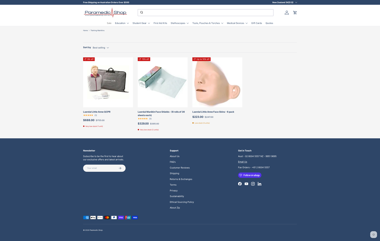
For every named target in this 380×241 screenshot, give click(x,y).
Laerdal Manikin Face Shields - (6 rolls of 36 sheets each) (161, 113)
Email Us (242, 161)
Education (120, 23)
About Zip (175, 207)
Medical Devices (235, 23)
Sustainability (177, 196)
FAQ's (173, 161)
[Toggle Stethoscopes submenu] (187, 23)
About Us (174, 156)
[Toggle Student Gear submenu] (149, 23)
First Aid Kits (160, 23)
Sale (109, 23)
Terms (173, 184)
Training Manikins (97, 30)
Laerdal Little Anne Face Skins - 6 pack (213, 111)
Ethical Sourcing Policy (182, 202)
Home (85, 30)
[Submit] (141, 12)
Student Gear (140, 23)
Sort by (87, 47)
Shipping (174, 173)
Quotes (269, 23)
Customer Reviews (180, 167)
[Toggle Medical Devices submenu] (246, 23)
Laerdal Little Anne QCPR (96, 111)
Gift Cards (256, 23)
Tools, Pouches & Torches (206, 23)
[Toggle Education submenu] (128, 23)
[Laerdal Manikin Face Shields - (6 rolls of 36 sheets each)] (163, 82)
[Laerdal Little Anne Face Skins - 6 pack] (217, 82)
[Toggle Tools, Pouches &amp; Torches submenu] (222, 23)
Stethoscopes (178, 23)
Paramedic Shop (96, 230)
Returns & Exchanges (181, 179)
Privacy (174, 190)
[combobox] (205, 12)
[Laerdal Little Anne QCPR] (108, 82)
